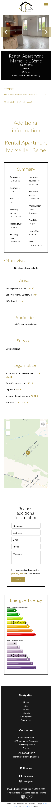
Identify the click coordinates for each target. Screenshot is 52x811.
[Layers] (43, 424)
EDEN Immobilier (26, 737)
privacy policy (18, 573)
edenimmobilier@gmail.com (26, 756)
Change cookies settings (34, 792)
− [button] (8, 427)
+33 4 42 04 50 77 (26, 753)
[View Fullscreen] (8, 433)
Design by (29, 797)
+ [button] (8, 423)
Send (18, 579)
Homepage (9, 88)
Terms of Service (28, 806)
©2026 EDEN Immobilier (19, 788)
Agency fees (14, 792)
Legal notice (39, 788)
